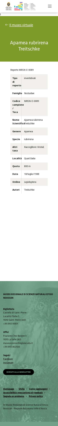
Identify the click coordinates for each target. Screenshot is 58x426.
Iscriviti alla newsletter (18, 372)
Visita (21, 389)
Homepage (8, 389)
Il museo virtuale (21, 25)
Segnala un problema (13, 396)
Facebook (8, 358)
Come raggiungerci (38, 389)
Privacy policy (36, 396)
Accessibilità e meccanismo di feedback (23, 392)
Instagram (8, 362)
